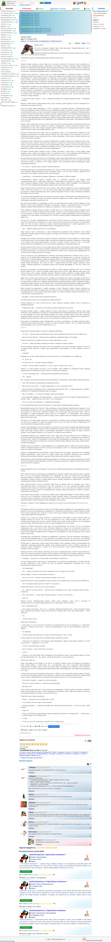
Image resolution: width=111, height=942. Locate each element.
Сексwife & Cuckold (8, 74)
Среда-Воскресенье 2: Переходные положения (36, 28)
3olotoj (31, 812)
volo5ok (59, 754)
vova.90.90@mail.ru (42, 754)
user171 (69, 752)
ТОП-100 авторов (99, 13)
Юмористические (7, 106)
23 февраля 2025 (37, 915)
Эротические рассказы (7, 941)
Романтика (5, 67)
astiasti (31, 794)
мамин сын (35, 755)
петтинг (39, 933)
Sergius (52, 754)
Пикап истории (6, 56)
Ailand (29, 37)
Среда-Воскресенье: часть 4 (30, 20)
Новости (96, 22)
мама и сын (33, 730)
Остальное (5, 52)
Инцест (3, 37)
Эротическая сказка (8, 102)
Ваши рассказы (6, 17)
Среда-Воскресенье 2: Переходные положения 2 (36, 30)
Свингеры (4, 69)
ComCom (22, 754)
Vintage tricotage (24, 755)
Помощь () (98, 26)
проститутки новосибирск (94, 940)
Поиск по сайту (98, 24)
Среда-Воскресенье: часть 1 (30, 15)
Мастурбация (6, 43)
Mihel (54, 752)
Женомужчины (6, 30)
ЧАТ (94, 18)
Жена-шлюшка (6, 28)
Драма (3, 26)
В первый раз (6, 15)
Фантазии (4, 85)
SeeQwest (76, 754)
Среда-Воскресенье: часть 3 (30, 18)
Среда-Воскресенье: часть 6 (30, 23)
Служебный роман (7, 76)
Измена (3, 35)
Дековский (47, 752)
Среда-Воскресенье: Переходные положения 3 (36, 31)
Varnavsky (30, 754)
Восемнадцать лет (7, 20)
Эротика (4, 100)
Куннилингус (5, 41)
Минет (3, 46)
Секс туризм (5, 72)
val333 (83, 754)
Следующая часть (54, 726)
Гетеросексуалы (7, 22)
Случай (3, 78)
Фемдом (4, 89)
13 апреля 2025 (36, 886)
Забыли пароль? (25, 5)
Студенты (4, 82)
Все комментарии (99, 11)
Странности (5, 80)
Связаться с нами (99, 28)
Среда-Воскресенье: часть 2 (30, 17)
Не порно (4, 50)
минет (38, 906)
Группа (3, 24)
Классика (4, 39)
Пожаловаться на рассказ (82, 735)
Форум (95, 20)
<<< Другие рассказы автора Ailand (31, 757)
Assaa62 (84, 752)
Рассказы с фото (7, 65)
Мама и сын (25, 877)
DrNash (76, 752)
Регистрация (47, 3)
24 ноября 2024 (31, 39)
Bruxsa (31, 822)
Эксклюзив (5, 98)
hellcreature (33, 832)
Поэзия (3, 63)
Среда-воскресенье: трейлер (30, 14)
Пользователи (98, 15)
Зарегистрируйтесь (27, 848)
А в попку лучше (7, 13)
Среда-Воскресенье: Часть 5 (30, 22)
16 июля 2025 (36, 859)
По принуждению (7, 59)
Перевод (4, 54)
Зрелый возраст (7, 33)
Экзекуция (4, 95)
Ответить (31, 772)
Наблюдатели (6, 48)
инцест (33, 877)
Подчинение (5, 61)
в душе (45, 933)
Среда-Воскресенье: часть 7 (30, 25)
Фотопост (4, 93)
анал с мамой (42, 730)
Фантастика (5, 87)
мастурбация (41, 877)
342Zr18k (67, 754)
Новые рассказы (7, 11)
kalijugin (32, 767)
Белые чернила (37, 752)
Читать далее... (26, 871)
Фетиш (3, 91)
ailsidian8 (62, 752)
